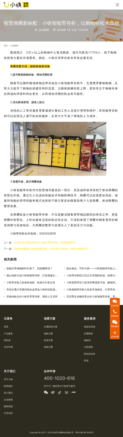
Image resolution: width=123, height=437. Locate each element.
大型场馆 (88, 347)
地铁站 (87, 340)
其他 (86, 360)
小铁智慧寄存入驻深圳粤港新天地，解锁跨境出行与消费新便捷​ (92, 282)
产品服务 (8, 333)
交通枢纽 (88, 333)
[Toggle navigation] (117, 5)
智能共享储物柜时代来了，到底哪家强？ (29, 268)
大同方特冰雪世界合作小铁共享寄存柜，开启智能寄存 (45, 242)
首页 (6, 45)
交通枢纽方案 (50, 326)
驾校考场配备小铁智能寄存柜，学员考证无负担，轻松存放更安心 (51, 248)
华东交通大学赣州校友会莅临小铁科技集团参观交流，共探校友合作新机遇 (32, 289)
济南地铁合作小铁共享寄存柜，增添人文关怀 (32, 296)
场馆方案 (48, 347)
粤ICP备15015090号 (85, 432)
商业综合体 (89, 353)
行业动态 (8, 413)
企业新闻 (44, 29)
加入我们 (8, 392)
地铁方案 (48, 333)
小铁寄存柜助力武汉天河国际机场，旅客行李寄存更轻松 (92, 275)
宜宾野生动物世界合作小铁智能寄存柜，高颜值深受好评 (92, 296)
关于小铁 (8, 379)
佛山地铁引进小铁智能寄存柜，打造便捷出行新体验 (32, 275)
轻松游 (7, 340)
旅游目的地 (89, 326)
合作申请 (8, 347)
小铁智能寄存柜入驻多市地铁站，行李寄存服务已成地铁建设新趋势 (92, 289)
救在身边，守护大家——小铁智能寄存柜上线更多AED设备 (92, 268)
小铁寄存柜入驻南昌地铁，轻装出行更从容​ (30, 282)
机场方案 (48, 340)
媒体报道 (8, 406)
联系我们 (8, 386)
